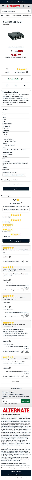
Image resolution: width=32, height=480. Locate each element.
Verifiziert (6, 257)
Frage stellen (16, 189)
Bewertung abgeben (16, 241)
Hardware (7, 15)
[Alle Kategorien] (3, 6)
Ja (22, 261)
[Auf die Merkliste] (7, 85)
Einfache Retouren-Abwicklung (16, 1)
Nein (27, 261)
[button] (16, 85)
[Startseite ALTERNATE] (13, 6)
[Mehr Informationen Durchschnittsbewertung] (27, 72)
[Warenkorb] (29, 6)
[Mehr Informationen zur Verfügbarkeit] (22, 79)
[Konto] (24, 6)
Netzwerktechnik (16, 15)
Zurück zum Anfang (16, 388)
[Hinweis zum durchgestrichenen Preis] (12, 51)
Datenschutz (13, 403)
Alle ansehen (16, 381)
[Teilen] (25, 85)
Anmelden (25, 401)
